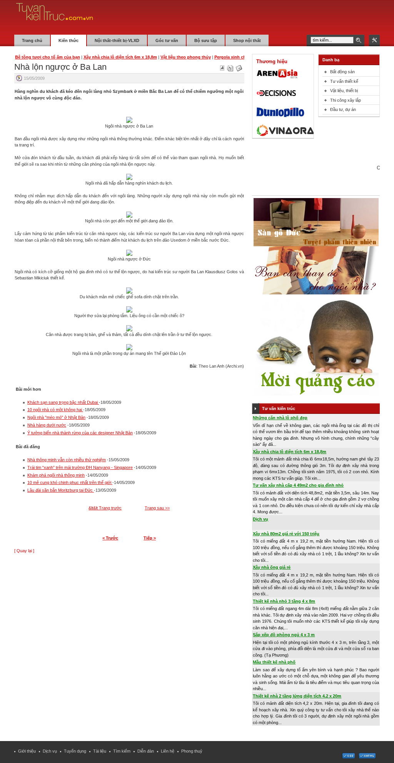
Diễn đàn (145, 751)
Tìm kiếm (121, 751)
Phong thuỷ (191, 751)
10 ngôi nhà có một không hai (55, 409)
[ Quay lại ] (24, 550)
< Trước (110, 538)
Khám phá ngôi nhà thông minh (56, 475)
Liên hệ (167, 751)
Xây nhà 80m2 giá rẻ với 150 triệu (286, 533)
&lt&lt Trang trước (105, 508)
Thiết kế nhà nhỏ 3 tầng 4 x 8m (284, 601)
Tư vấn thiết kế (344, 81)
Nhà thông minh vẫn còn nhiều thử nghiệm (66, 459)
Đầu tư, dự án (343, 109)
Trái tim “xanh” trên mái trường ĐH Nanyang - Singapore (80, 467)
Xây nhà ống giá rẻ (271, 567)
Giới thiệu (27, 751)
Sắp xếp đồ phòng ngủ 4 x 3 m (284, 634)
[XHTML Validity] (367, 757)
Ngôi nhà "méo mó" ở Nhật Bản (56, 417)
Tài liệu (99, 751)
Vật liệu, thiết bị (344, 90)
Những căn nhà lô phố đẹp (280, 417)
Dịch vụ (260, 519)
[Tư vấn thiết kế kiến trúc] (54, 17)
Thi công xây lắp (345, 100)
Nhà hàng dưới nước (46, 425)
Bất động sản (342, 71)
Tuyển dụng (75, 751)
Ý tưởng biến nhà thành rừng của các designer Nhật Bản (80, 432)
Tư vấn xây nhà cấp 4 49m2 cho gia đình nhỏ (298, 485)
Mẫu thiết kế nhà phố (274, 662)
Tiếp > (150, 538)
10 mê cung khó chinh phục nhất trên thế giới (69, 482)
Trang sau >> (157, 508)
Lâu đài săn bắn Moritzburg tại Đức (60, 490)
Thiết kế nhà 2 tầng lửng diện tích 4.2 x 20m (297, 696)
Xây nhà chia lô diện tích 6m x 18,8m (289, 451)
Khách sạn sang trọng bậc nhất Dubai (63, 402)
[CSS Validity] (349, 757)
